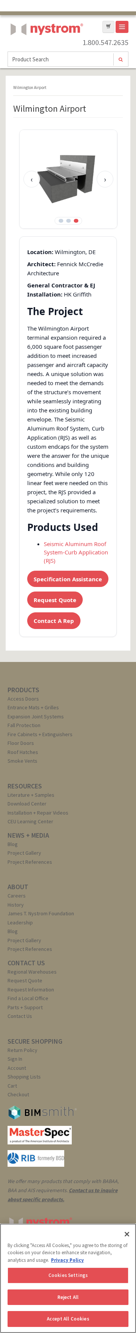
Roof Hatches (23, 752)
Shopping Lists (24, 1076)
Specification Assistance (68, 579)
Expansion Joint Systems (36, 716)
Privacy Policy (67, 1260)
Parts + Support (25, 1007)
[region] (68, 1278)
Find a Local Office (28, 998)
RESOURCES (25, 786)
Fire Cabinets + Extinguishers (40, 734)
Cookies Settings (68, 1275)
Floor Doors (21, 743)
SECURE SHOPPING (35, 1041)
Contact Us (20, 1016)
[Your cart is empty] (108, 27)
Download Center (27, 803)
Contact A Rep (54, 620)
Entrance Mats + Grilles (33, 707)
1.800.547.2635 (105, 42)
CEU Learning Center (30, 821)
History (16, 904)
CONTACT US (26, 962)
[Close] (127, 1234)
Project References (30, 861)
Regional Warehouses (32, 971)
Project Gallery (24, 852)
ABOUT (18, 886)
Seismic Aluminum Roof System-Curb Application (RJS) (76, 552)
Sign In (15, 1058)
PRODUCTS (23, 689)
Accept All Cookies (68, 1319)
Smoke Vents (22, 760)
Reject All (68, 1297)
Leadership (20, 922)
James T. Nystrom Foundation (41, 913)
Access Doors (23, 698)
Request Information (31, 989)
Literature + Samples (31, 794)
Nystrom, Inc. (45, 48)
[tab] (61, 221)
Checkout (18, 1094)
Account (17, 1068)
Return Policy (22, 1050)
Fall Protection (24, 725)
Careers (17, 895)
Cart (12, 1085)
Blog (13, 844)
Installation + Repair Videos (38, 812)
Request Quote (55, 600)
